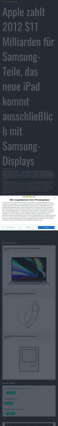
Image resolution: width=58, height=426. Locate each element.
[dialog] (29, 213)
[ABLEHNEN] (55, 198)
